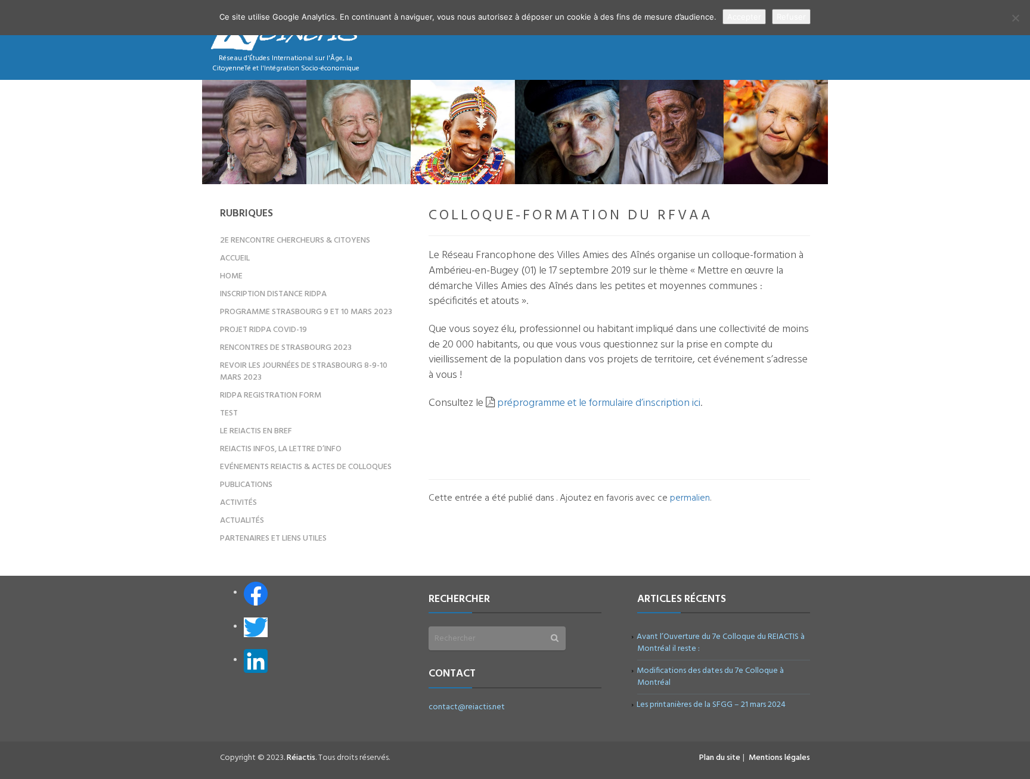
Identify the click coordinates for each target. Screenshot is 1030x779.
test (229, 413)
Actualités (242, 520)
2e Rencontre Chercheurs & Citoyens (295, 240)
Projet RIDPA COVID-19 (263, 330)
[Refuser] (1015, 18)
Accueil (235, 258)
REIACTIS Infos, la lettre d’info (281, 449)
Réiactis (301, 758)
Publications (246, 485)
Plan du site (719, 758)
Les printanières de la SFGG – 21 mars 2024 (711, 705)
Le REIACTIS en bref (256, 431)
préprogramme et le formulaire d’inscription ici (598, 403)
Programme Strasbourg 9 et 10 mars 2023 (306, 312)
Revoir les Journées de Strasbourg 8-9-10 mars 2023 (303, 371)
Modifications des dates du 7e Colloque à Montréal (710, 677)
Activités (238, 503)
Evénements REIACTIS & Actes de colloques (306, 467)
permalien (690, 498)
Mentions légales (779, 758)
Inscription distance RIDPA (273, 294)
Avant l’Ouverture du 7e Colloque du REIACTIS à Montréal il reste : (721, 643)
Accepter (744, 16)
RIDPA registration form (270, 395)
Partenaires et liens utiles (273, 538)
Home (231, 276)
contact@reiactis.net (467, 707)
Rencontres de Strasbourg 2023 (286, 348)
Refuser (791, 16)
